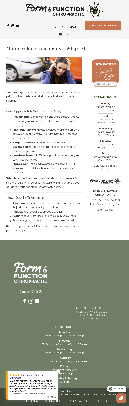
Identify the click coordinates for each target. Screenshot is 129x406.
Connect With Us (31, 291)
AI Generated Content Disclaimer (88, 401)
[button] (103, 25)
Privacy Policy (108, 394)
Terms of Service (31, 401)
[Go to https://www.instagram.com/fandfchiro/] (12, 26)
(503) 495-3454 (64, 27)
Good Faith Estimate (56, 401)
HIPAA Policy (90, 394)
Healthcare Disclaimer (67, 394)
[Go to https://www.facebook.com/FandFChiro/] (8, 26)
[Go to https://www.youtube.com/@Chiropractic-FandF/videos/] (17, 26)
